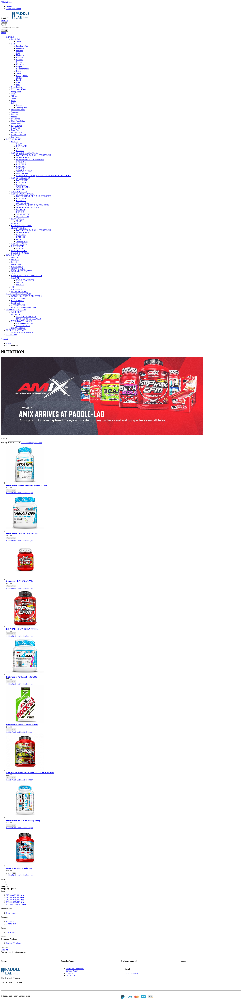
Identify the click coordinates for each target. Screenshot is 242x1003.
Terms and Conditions (75, 969)
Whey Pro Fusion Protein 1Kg (19, 868)
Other (11, 924)
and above (16, 904)
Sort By (4, 443)
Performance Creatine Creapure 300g (22, 533)
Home (8, 343)
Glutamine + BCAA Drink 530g (19, 581)
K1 (9, 921)
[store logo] (20, 18)
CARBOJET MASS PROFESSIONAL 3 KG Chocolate (30, 773)
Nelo (10, 913)
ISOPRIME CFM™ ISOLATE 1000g (22, 629)
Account (4, 339)
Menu (3, 33)
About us (69, 973)
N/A (10, 932)
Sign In (9, 6)
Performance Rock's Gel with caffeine (22, 725)
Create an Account (13, 9)
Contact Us (70, 975)
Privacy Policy (72, 971)
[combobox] (12, 27)
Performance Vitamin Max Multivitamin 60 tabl (26, 485)
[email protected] (131, 973)
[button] (13, 493)
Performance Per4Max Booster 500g (21, 677)
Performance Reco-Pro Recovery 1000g (23, 820)
